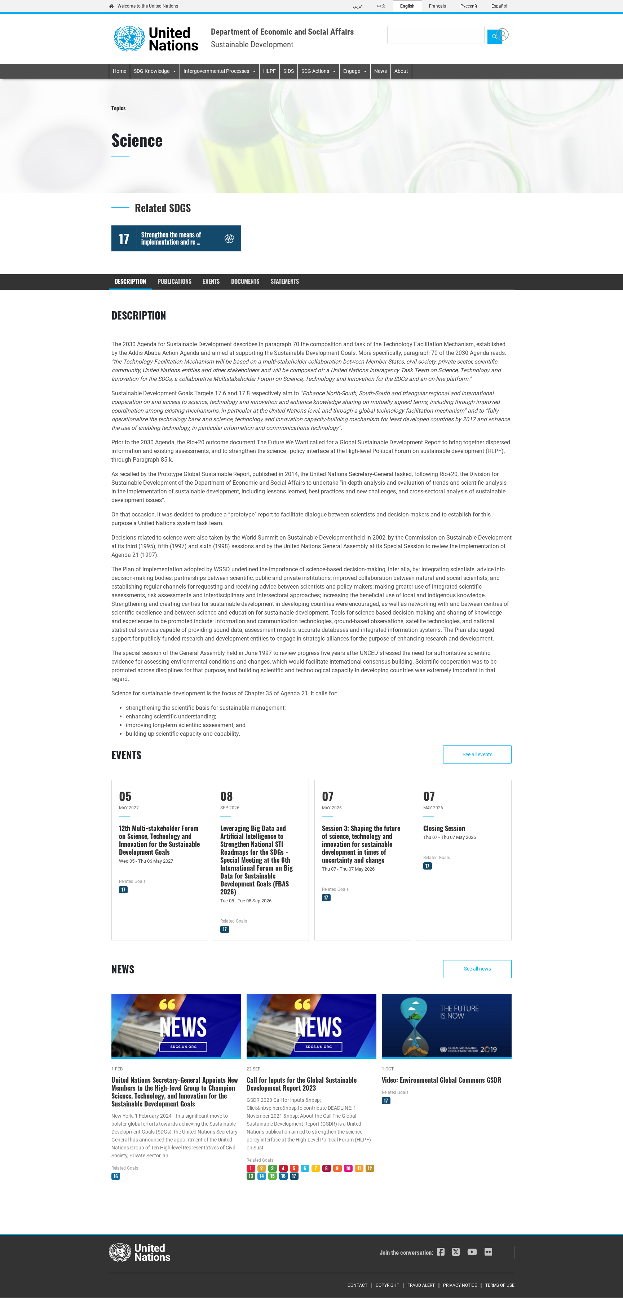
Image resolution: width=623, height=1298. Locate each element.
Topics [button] (118, 108)
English (407, 6)
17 (123, 889)
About (401, 71)
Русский (468, 6)
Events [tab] (211, 281)
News (380, 71)
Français (437, 6)
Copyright (387, 1285)
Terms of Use (499, 1285)
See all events (477, 754)
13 (251, 1175)
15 (272, 1175)
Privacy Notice (460, 1285)
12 (370, 1168)
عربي (358, 6)
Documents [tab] (245, 281)
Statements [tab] (285, 281)
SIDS (288, 71)
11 (359, 1168)
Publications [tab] (174, 281)
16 (116, 1176)
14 (262, 1175)
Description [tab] (130, 281)
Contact (357, 1285)
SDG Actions (315, 71)
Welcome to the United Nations (148, 6)
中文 (381, 6)
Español (499, 6)
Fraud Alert (421, 1285)
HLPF (269, 71)
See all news (477, 969)
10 (348, 1168)
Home (119, 71)
